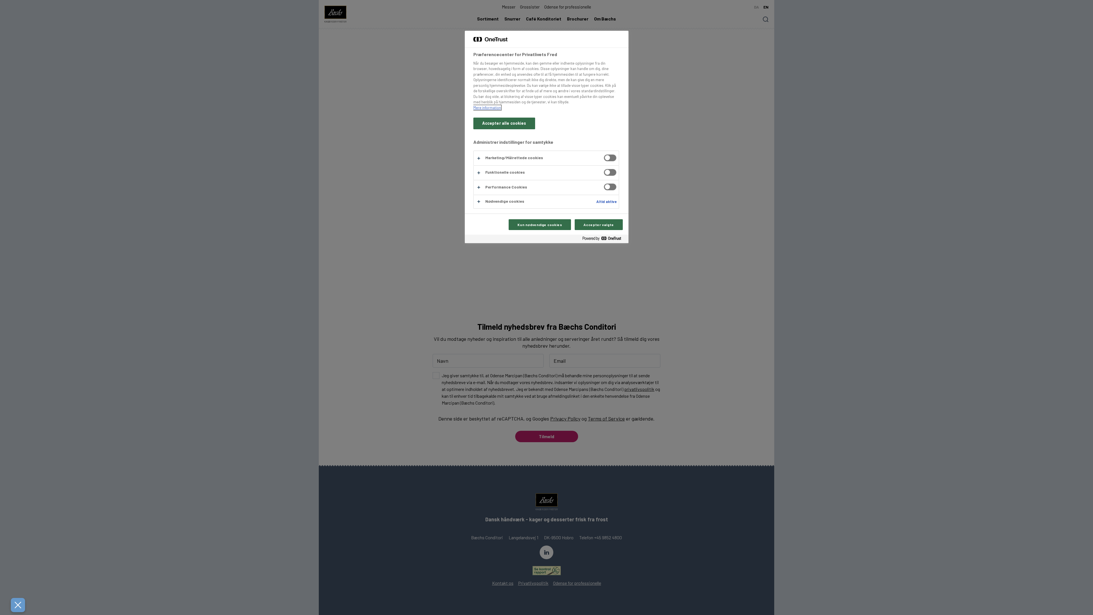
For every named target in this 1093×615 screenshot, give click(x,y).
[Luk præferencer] (18, 605)
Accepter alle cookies (504, 123)
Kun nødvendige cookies (539, 225)
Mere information (487, 107)
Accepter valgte (599, 225)
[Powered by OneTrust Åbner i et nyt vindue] (604, 239)
